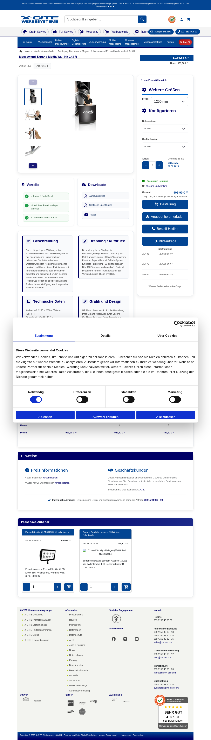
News (72, 650)
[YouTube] (138, 637)
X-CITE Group (32, 635)
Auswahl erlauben (105, 416)
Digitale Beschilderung (79, 42)
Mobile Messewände (62, 42)
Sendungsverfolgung (79, 690)
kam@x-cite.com (162, 657)
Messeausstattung (153, 42)
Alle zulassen (165, 416)
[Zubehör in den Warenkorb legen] (68, 587)
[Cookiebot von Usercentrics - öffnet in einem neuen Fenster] (177, 324)
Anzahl (145, 158)
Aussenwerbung (97, 42)
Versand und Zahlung (156, 186)
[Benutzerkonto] (182, 19)
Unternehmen (76, 655)
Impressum (75, 624)
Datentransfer (76, 665)
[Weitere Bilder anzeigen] (33, 165)
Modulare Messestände (132, 42)
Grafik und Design (78, 685)
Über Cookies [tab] (167, 335)
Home (26, 51)
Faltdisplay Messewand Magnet (73, 51)
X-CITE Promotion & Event (38, 620)
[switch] (82, 399)
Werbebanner (45, 42)
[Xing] (127, 637)
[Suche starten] (142, 19)
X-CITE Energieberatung (37, 640)
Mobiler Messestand (115, 42)
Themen (169, 42)
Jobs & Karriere (77, 645)
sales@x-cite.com (163, 642)
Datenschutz (75, 635)
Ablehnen (45, 416)
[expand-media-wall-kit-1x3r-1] (33, 96)
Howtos (73, 620)
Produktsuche (76, 614)
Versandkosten (49, 477)
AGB (141, 489)
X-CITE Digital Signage (36, 624)
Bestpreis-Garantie (78, 670)
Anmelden (74, 675)
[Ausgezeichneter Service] (172, 19)
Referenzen (75, 630)
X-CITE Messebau (34, 614)
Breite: (145, 99)
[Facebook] (116, 637)
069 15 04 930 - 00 (153, 500)
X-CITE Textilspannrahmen (38, 630)
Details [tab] (106, 335)
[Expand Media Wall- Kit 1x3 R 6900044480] (33, 114)
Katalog (73, 660)
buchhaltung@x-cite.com (166, 687)
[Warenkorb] (188, 19)
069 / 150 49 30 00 (189, 32)
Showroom (74, 680)
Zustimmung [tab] (44, 335)
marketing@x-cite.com (165, 672)
